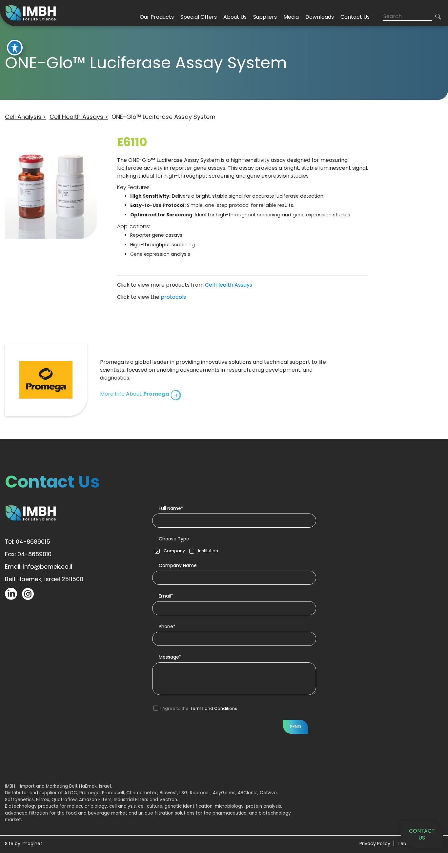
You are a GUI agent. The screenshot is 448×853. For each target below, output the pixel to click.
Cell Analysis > (25, 116)
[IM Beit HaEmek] (32, 12)
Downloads (319, 17)
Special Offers (198, 17)
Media (291, 17)
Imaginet (32, 843)
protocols (173, 297)
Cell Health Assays (228, 285)
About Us (235, 17)
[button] (438, 16)
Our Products (157, 17)
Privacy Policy (374, 843)
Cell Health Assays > (79, 116)
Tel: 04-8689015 (27, 541)
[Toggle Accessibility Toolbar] (15, 47)
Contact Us (355, 17)
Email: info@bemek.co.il (38, 566)
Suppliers (265, 17)
